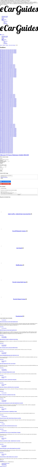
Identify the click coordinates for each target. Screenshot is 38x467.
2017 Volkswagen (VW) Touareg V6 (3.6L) (6, 88)
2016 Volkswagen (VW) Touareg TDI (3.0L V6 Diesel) (8, 106)
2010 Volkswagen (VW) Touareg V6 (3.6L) (6, 58)
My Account (5, 23)
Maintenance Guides (5, 16)
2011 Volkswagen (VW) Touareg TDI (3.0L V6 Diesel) (8, 72)
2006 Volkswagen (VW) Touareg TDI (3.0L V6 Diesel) (8, 49)
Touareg (7, 45)
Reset (1, 170)
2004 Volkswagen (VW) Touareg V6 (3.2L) (6, 53)
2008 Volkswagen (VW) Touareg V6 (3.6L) (6, 110)
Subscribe (19, 194)
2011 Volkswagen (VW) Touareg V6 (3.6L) (6, 83)
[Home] (19, 14)
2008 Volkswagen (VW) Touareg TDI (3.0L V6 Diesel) (8, 51)
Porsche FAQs (4, 345)
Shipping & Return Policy (5, 463)
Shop (3, 20)
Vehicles (4, 45)
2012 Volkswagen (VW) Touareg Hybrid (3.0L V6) (7, 65)
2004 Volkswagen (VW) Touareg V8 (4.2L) (6, 59)
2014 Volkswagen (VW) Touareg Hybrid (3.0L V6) (7, 96)
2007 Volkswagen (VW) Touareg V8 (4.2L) (6, 91)
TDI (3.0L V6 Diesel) (12, 45)
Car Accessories (4, 337)
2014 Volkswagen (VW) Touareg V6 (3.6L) (6, 115)
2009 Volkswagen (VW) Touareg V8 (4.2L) (6, 63)
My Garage (4, 19)
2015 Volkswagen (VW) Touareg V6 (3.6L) (6, 86)
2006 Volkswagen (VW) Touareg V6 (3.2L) (6, 55)
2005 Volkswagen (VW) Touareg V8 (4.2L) (6, 60)
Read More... (2, 326)
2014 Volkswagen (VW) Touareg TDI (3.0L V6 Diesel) (8, 75)
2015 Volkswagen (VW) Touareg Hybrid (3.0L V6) (7, 67)
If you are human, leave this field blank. (7, 193)
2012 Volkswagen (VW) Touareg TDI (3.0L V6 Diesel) (8, 73)
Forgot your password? (4, 177)
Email (2, 191)
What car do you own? (4, 192)
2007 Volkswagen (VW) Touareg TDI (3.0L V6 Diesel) (8, 50)
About (3, 17)
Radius (1, 162)
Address (1, 158)
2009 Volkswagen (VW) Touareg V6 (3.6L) (6, 111)
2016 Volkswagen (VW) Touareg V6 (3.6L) (6, 87)
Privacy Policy (4, 464)
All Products (5, 21)
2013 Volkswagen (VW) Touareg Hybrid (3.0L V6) (7, 66)
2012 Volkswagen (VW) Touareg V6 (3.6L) (6, 84)
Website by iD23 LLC (3, 466)
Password (2, 176)
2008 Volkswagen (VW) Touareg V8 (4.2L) (6, 92)
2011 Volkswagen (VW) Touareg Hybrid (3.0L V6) (7, 64)
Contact (3, 18)
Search (1, 171)
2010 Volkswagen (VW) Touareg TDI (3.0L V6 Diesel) (8, 101)
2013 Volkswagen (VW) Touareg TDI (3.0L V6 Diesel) (8, 74)
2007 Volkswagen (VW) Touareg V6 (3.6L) (6, 56)
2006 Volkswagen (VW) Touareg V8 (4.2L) (6, 61)
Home (1, 45)
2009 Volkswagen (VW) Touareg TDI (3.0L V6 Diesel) (8, 52)
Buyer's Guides (4, 336)
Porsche (3, 361)
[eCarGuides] (19, 33)
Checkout (5, 22)
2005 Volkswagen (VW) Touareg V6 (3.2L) (6, 54)
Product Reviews (4, 370)
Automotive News (4, 416)
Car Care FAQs (4, 328)
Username (2, 175)
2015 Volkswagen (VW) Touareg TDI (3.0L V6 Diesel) (8, 76)
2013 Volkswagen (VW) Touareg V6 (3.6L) (6, 85)
